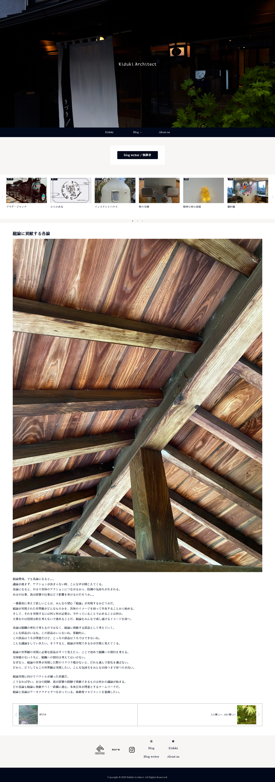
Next (272, 196)
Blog (151, 748)
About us (173, 756)
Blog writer (151, 756)
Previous (2, 196)
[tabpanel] (26, 196)
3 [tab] (142, 221)
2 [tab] (137, 221)
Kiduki (173, 748)
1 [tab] (132, 221)
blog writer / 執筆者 (137, 155)
